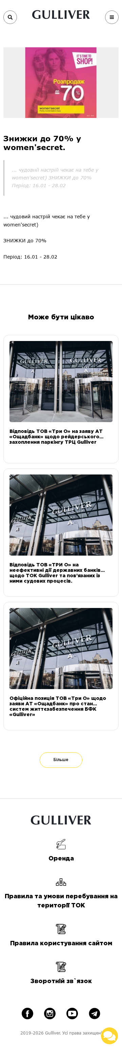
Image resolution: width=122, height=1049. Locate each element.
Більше (61, 760)
